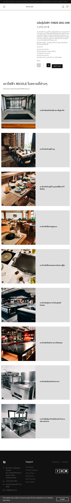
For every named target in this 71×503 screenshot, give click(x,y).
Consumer (65, 462)
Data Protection (30, 479)
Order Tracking (30, 482)
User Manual (29, 467)
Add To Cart (57, 66)
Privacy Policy (30, 473)
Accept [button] (62, 499)
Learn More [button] (6, 500)
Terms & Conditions (32, 470)
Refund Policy (30, 476)
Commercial (55, 462)
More (38, 61)
